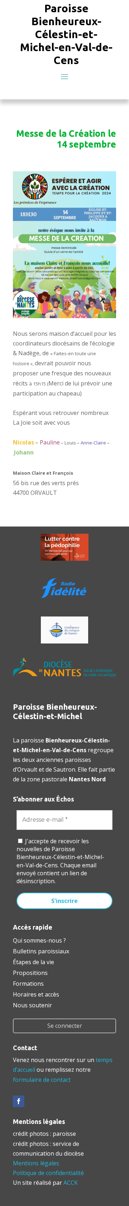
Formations (28, 983)
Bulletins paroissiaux (41, 950)
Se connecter (64, 1026)
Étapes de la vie (33, 961)
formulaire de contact (42, 1080)
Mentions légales (36, 1163)
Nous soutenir (32, 1004)
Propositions (30, 972)
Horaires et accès (36, 993)
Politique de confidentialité (48, 1173)
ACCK (70, 1183)
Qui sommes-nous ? (39, 939)
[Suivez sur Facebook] (18, 1101)
